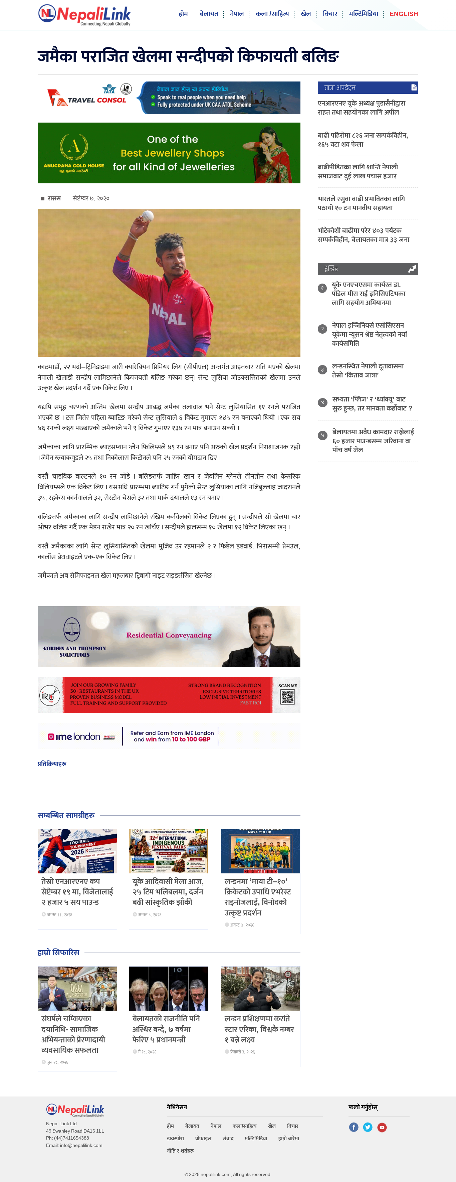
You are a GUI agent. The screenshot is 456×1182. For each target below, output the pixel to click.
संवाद (228, 1138)
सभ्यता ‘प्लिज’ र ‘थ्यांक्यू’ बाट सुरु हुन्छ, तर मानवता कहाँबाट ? (372, 403)
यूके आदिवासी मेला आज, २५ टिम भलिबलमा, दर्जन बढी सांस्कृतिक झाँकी (168, 892)
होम (183, 14)
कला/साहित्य (245, 1126)
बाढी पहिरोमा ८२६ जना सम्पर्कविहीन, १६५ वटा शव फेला (363, 140)
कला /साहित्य (272, 14)
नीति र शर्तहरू (180, 1151)
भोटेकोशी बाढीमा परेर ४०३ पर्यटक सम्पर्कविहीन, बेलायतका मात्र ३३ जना (363, 235)
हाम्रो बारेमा (288, 1138)
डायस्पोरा (175, 1138)
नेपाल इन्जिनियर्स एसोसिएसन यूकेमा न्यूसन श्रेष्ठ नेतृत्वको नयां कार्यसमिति (369, 334)
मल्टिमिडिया (363, 14)
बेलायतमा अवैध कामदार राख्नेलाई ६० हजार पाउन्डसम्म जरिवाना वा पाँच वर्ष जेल (373, 441)
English (404, 14)
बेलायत (209, 14)
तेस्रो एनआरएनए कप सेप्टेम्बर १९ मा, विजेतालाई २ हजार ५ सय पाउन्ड (77, 892)
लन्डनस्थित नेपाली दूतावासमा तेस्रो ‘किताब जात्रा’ (368, 370)
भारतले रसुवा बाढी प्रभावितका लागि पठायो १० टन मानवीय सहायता (361, 203)
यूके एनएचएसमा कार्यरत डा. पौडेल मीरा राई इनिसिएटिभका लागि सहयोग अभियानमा (368, 294)
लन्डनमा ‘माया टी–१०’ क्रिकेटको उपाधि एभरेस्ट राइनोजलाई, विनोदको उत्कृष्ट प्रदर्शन (258, 897)
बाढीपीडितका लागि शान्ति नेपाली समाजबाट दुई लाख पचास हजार (358, 171)
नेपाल (237, 14)
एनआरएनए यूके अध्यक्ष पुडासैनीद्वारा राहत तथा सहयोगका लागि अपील (361, 108)
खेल (306, 14)
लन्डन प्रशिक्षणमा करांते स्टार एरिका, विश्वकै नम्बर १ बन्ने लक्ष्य (259, 1029)
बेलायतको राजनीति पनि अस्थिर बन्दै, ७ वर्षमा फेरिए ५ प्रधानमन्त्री (166, 1029)
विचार (330, 14)
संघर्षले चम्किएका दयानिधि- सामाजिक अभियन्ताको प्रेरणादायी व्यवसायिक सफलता (73, 1034)
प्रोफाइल (203, 1138)
